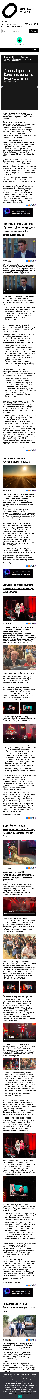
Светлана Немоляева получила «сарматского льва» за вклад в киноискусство (18, 588)
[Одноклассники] (29, 205)
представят (25, 794)
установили (16, 337)
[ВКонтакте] (27, 205)
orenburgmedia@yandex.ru (14, 26)
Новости (15, 57)
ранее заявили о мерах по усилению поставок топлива (18, 441)
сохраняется (28, 265)
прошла (26, 629)
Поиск (33, 31)
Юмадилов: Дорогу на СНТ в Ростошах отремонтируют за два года (19, 1307)
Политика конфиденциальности (22, 1393)
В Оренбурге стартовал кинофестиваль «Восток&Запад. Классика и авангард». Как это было (19, 831)
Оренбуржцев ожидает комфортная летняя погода (16, 459)
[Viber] (35, 205)
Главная (7, 57)
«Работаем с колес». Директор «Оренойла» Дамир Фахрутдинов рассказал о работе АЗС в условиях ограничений (19, 229)
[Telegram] (31, 205)
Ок (20, 1396)
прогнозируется (16, 496)
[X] (33, 205)
